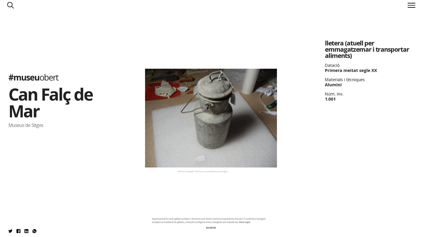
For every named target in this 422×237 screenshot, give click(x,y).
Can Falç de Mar (50, 102)
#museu (33, 77)
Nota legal (244, 222)
